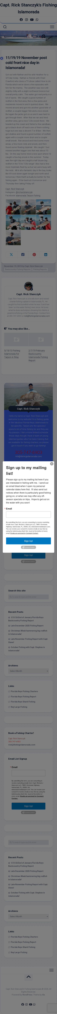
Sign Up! (28, 540)
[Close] (51, 463)
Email (9, 509)
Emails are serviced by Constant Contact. (24, 533)
